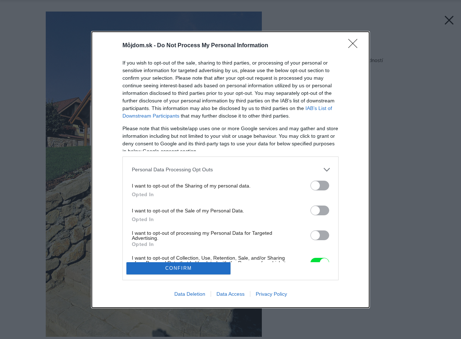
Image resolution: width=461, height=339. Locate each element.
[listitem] (230, 169)
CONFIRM (178, 268)
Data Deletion (189, 294)
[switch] (319, 185)
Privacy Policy (271, 294)
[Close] (355, 46)
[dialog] (230, 170)
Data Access (230, 294)
